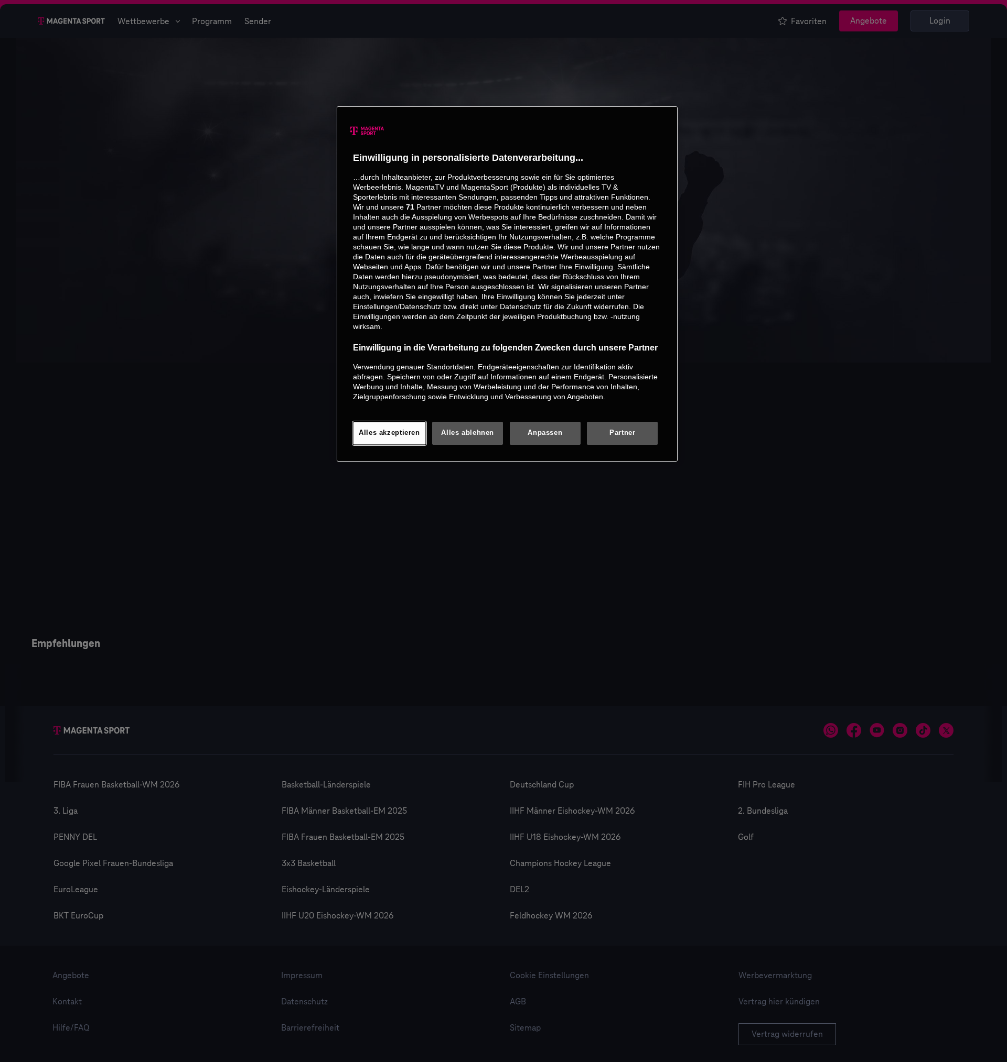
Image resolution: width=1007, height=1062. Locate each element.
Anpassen (545, 432)
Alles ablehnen (467, 432)
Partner (622, 432)
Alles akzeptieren (389, 432)
